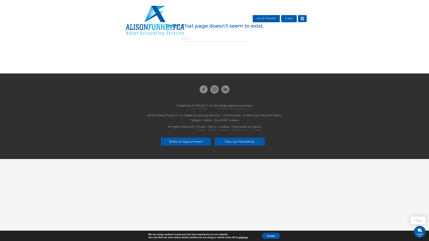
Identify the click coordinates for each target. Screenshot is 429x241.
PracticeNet (239, 126)
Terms (212, 126)
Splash (256, 126)
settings (243, 237)
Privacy (201, 126)
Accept (271, 235)
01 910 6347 (199, 105)
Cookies (224, 126)
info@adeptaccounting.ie (235, 105)
